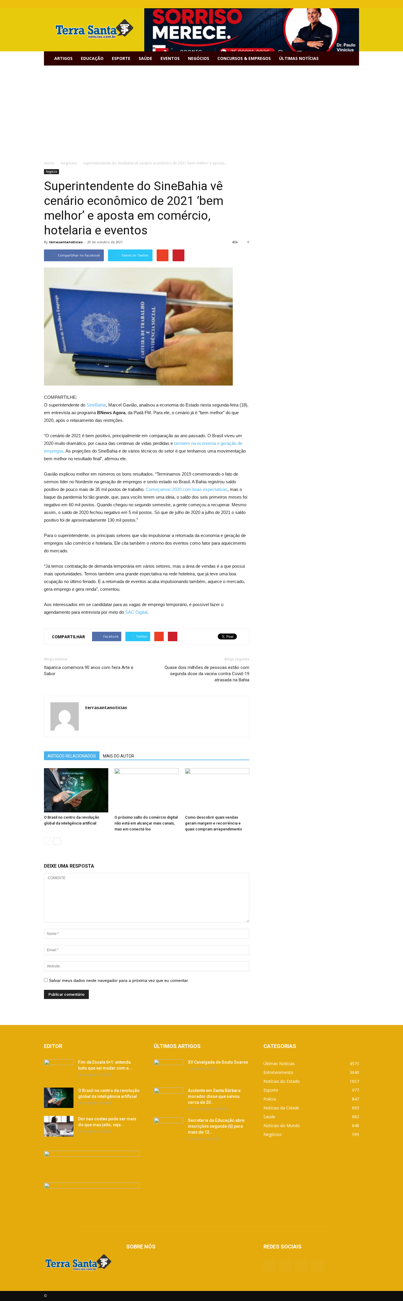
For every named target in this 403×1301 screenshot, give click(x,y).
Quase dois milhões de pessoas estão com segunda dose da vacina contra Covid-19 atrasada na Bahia (207, 674)
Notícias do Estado (281, 1081)
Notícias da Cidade (281, 1108)
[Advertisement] (201, 109)
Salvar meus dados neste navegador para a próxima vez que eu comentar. (119, 980)
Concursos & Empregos (244, 58)
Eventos (170, 58)
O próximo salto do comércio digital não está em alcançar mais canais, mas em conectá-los (146, 823)
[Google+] (335, 4)
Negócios (198, 58)
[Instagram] (344, 4)
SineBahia (96, 404)
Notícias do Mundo (281, 1125)
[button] (352, 58)
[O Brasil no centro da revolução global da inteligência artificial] (76, 790)
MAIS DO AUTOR (118, 756)
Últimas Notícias (299, 58)
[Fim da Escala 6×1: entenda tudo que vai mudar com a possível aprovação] (58, 1069)
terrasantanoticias (66, 242)
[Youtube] (354, 4)
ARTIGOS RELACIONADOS (71, 756)
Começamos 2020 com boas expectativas (186, 489)
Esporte (121, 58)
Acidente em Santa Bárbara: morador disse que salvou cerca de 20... (215, 1096)
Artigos (63, 58)
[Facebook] (325, 4)
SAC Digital (136, 612)
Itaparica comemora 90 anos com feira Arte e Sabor (88, 670)
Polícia (269, 1099)
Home (49, 163)
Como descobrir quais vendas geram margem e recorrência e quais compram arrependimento (213, 823)
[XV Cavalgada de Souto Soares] (168, 1069)
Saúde (145, 58)
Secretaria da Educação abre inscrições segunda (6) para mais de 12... (216, 1126)
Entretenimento (278, 1072)
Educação (92, 58)
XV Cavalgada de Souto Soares (218, 1062)
